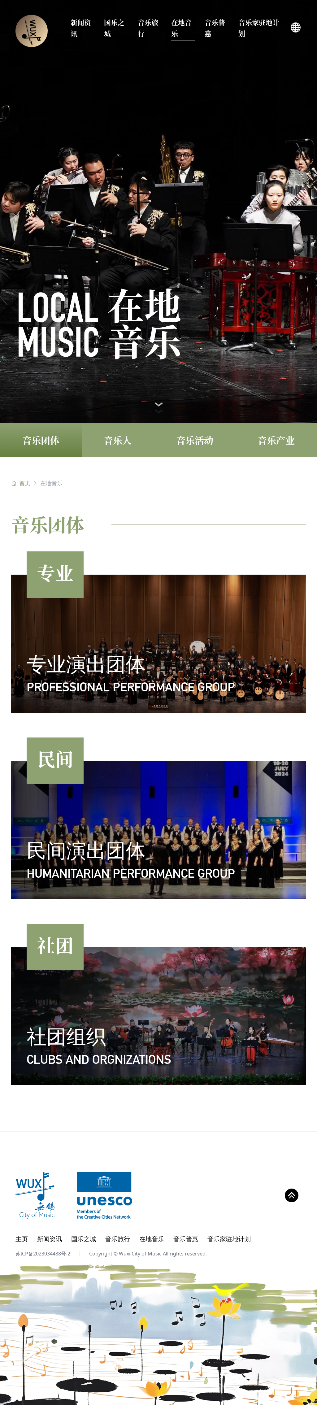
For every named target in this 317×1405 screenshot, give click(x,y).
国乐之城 (114, 27)
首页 (24, 483)
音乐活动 (194, 440)
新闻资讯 (81, 27)
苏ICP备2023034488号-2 (42, 1253)
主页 (21, 1239)
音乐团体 (40, 440)
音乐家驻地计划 (258, 27)
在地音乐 (181, 27)
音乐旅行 (148, 27)
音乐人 (118, 440)
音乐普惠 (215, 27)
